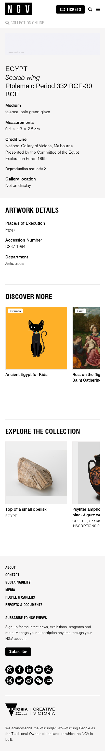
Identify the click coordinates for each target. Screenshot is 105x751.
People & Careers (20, 597)
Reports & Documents (24, 605)
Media (10, 590)
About (10, 568)
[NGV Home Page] (18, 9)
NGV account (16, 639)
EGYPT (16, 68)
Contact (12, 575)
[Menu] (98, 9)
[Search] (90, 9)
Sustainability (18, 582)
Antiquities (14, 263)
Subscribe (18, 652)
